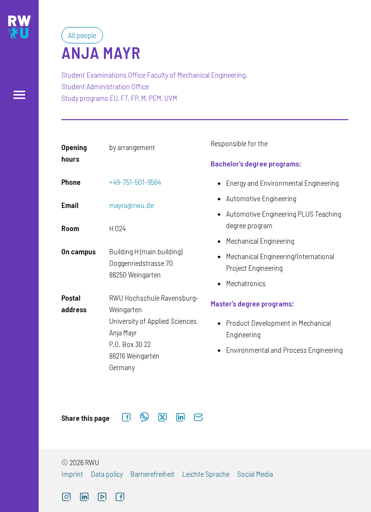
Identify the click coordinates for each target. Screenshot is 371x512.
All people (82, 35)
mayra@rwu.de (131, 204)
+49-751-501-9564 (135, 181)
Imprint (72, 473)
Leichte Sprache (205, 473)
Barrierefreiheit (152, 473)
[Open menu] (19, 95)
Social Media (255, 473)
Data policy (107, 473)
